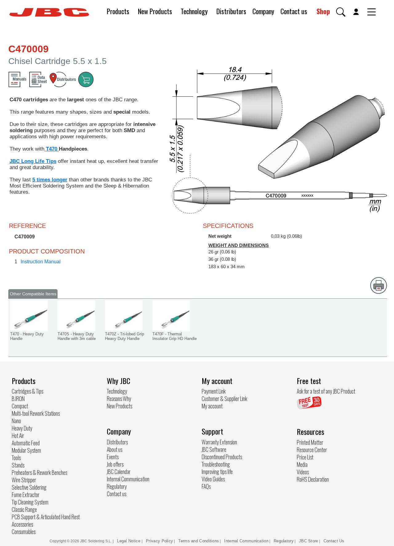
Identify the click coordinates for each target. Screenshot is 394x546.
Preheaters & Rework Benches (39, 472)
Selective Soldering (29, 487)
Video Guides (213, 479)
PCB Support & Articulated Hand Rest (46, 517)
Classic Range (24, 509)
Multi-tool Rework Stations (36, 413)
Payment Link (214, 391)
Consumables (23, 532)
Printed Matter (310, 442)
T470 (51, 149)
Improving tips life (217, 471)
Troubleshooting (216, 464)
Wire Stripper (24, 480)
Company (263, 11)
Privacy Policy (159, 541)
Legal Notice (129, 541)
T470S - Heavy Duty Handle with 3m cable (77, 336)
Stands (18, 465)
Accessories (22, 524)
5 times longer (49, 180)
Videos (303, 472)
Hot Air (18, 435)
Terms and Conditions (198, 541)
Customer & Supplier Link (224, 398)
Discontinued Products (222, 457)
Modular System (26, 450)
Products (118, 11)
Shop (323, 11)
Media (302, 464)
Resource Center (312, 450)
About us (114, 449)
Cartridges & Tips (27, 391)
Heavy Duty (22, 428)
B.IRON (18, 398)
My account (212, 406)
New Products (155, 11)
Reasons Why (119, 398)
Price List (305, 457)
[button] (340, 12)
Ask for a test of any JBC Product (326, 391)
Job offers (115, 464)
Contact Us (334, 541)
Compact (20, 406)
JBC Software (214, 449)
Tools (16, 458)
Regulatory (117, 486)
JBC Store (308, 541)
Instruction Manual (41, 261)
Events (113, 457)
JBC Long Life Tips (33, 161)
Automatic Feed (26, 443)
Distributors (231, 11)
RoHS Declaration (313, 479)
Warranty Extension (219, 442)
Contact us (293, 11)
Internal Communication (128, 479)
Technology (194, 11)
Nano (16, 421)
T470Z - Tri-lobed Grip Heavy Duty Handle (124, 336)
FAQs (206, 486)
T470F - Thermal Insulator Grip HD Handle (174, 336)
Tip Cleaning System (30, 502)
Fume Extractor (25, 495)
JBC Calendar (119, 471)
